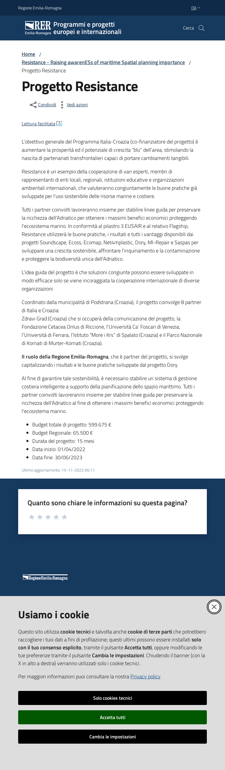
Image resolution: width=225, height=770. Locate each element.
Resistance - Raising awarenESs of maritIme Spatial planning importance (103, 62)
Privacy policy (145, 676)
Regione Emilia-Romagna (40, 8)
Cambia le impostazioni (112, 736)
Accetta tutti (112, 717)
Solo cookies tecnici (112, 697)
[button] (201, 28)
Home (28, 54)
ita (193, 8)
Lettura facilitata (38, 123)
